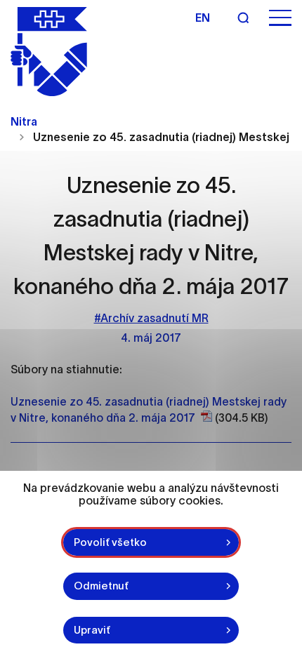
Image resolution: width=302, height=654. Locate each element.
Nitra (24, 121)
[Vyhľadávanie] (243, 17)
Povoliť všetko (110, 542)
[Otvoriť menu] (280, 18)
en (202, 17)
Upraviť (92, 630)
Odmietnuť (101, 586)
